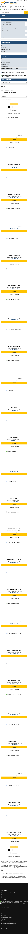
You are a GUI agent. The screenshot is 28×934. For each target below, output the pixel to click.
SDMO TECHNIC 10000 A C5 (14, 619)
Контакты (3, 51)
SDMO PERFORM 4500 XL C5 (14, 316)
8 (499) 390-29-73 (5, 5)
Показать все (14, 110)
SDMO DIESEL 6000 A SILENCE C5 (14, 832)
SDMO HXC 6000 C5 (14, 498)
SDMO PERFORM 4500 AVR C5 (14, 224)
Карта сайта (3, 899)
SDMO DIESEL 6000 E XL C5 (14, 771)
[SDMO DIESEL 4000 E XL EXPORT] (14, 702)
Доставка (3, 45)
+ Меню (2, 15)
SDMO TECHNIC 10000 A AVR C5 (14, 650)
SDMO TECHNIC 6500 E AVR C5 (14, 559)
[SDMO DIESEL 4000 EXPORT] (14, 671)
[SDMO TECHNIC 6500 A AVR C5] (14, 580)
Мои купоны (3, 919)
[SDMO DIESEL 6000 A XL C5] (14, 793)
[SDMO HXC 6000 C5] (14, 489)
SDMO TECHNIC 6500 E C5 (14, 528)
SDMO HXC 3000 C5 (14, 437)
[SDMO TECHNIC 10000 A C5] (14, 611)
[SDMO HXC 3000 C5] (14, 428)
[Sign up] (25, 888)
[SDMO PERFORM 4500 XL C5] (14, 307)
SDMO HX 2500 (14, 407)
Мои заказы (3, 911)
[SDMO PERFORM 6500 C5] (14, 246)
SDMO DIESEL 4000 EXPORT (14, 680)
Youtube (7, 9)
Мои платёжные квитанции (6, 913)
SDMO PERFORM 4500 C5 (14, 194)
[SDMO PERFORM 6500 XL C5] (14, 368)
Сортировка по (4, 94)
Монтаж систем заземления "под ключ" (9, 68)
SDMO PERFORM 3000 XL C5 (14, 285)
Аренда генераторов (5, 66)
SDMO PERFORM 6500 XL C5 (14, 376)
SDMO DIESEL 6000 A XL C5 (14, 802)
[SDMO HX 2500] (14, 398)
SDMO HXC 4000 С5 (14, 468)
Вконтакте (3, 6)
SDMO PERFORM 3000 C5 (14, 164)
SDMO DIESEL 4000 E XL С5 (14, 741)
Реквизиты (3, 47)
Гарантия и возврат (5, 49)
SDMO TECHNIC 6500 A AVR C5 (14, 589)
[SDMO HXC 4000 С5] (14, 459)
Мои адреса (3, 915)
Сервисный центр (5, 64)
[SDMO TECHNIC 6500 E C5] (14, 520)
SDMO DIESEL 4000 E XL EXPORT (14, 711)
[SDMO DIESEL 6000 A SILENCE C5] (14, 823)
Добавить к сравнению (14, 142)
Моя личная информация (6, 917)
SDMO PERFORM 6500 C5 (14, 255)
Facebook (7, 8)
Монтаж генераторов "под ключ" (8, 58)
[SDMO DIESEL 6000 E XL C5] (14, 763)
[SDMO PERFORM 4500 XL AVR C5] (14, 337)
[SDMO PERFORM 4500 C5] (14, 185)
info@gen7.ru (5, 928)
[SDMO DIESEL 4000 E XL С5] (14, 732)
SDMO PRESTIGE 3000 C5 (14, 133)
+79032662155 (22, 6)
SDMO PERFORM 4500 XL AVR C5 (14, 346)
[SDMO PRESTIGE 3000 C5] (14, 125)
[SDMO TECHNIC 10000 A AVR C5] (14, 641)
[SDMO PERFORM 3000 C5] (14, 155)
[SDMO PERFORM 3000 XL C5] (14, 276)
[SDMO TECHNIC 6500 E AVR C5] (14, 550)
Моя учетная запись (5, 910)
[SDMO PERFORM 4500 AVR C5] (14, 216)
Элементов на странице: (6, 99)
